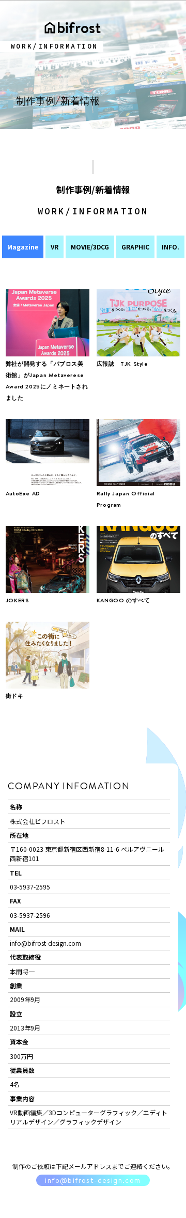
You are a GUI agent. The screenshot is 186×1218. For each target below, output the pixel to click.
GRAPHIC (135, 246)
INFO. (170, 246)
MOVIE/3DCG (90, 246)
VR (54, 246)
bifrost (79, 27)
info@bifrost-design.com (93, 1180)
